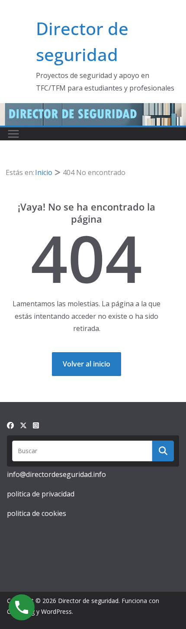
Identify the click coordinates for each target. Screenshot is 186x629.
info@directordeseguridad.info (56, 474)
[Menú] (13, 133)
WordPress (56, 611)
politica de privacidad (40, 494)
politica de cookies (36, 513)
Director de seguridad (88, 601)
